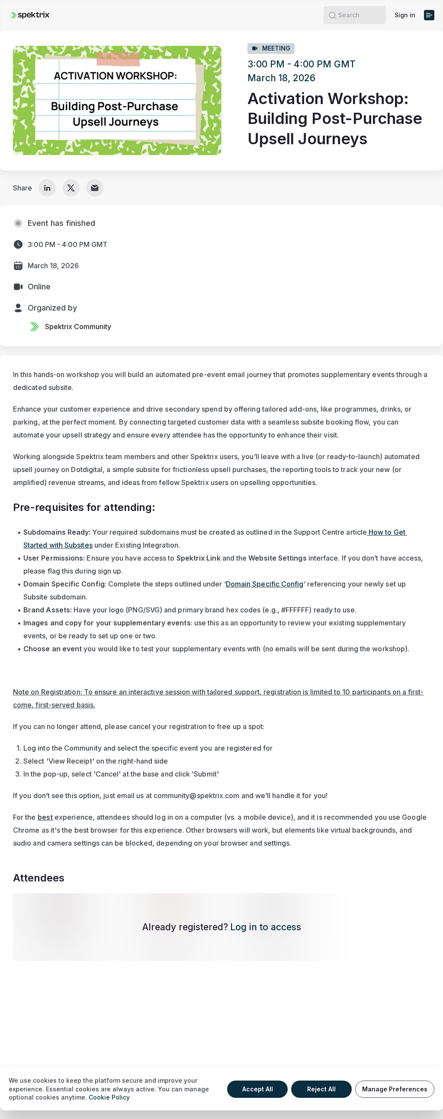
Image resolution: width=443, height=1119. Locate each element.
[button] (332, 15)
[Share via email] (94, 188)
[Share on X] (71, 188)
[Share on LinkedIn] (47, 188)
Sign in (405, 15)
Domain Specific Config (265, 584)
